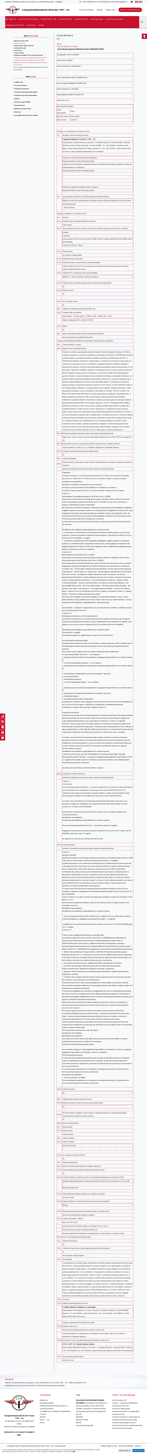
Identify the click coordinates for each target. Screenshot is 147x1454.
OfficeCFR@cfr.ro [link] (121, 2)
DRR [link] (55, 19)
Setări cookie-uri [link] (124, 1450)
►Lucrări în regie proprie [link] (121, 1409)
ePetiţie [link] (99, 10)
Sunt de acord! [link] (138, 1450)
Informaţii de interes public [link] (28, 19)
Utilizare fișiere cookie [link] (109, 1446)
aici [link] (73, 1451)
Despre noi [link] (12, 19)
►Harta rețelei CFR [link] (119, 1400)
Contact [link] (41, 25)
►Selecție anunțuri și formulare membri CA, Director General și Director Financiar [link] (35, 1385)
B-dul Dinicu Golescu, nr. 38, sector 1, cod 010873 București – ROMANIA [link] (36, 2)
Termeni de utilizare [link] (86, 10)
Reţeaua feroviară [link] (81, 19)
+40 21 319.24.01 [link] (103, 2)
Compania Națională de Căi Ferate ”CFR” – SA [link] (45, 9)
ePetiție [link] (43, 1417)
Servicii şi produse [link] (97, 19)
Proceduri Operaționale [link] (84, 1425)
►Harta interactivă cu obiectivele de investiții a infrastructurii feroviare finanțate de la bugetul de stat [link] (126, 1420)
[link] (144, 36)
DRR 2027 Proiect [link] (82, 1420)
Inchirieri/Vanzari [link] (46, 19)
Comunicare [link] (30, 25)
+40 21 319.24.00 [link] (88, 2)
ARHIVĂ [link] (78, 1423)
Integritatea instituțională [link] (14, 25)
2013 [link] (58, 39)
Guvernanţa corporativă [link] (114, 19)
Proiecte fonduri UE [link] (65, 19)
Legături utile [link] (110, 10)
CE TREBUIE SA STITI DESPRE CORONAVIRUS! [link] (55, 1411)
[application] (17, 19)
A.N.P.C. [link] (42, 1423)
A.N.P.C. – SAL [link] (44, 1420)
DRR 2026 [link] (79, 1417)
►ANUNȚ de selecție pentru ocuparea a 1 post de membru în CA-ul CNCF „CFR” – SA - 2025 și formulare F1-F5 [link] (45, 1383)
